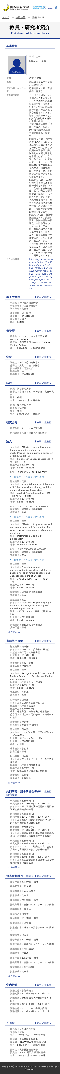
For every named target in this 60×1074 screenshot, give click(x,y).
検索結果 (21, 17)
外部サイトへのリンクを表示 (29, 477)
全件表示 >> (14, 632)
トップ (5, 17)
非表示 (47, 297)
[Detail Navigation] (50, 6)
